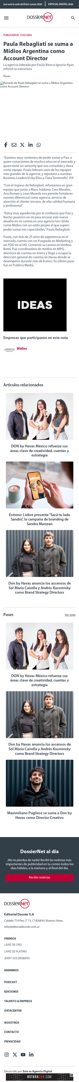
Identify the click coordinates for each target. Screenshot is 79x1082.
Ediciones (11, 991)
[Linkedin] (30, 146)
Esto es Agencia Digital (37, 1071)
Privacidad (12, 1041)
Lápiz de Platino (15, 951)
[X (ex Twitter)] (22, 146)
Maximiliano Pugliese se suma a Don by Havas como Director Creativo (39, 816)
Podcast (10, 982)
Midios (22, 348)
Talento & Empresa (18, 1001)
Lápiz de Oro (13, 945)
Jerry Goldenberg (17, 958)
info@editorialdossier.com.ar (22, 927)
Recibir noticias (39, 877)
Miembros (11, 970)
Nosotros (11, 1023)
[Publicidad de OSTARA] (39, 1080)
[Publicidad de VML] (35, 330)
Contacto (11, 1032)
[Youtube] (23, 1055)
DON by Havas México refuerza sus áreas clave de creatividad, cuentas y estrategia (39, 451)
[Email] (14, 146)
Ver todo (70, 615)
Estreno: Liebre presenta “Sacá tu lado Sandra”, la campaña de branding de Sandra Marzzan (39, 519)
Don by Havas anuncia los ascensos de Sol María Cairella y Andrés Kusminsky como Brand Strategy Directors (39, 588)
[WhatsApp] (38, 146)
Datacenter (12, 1010)
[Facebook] (5, 146)
